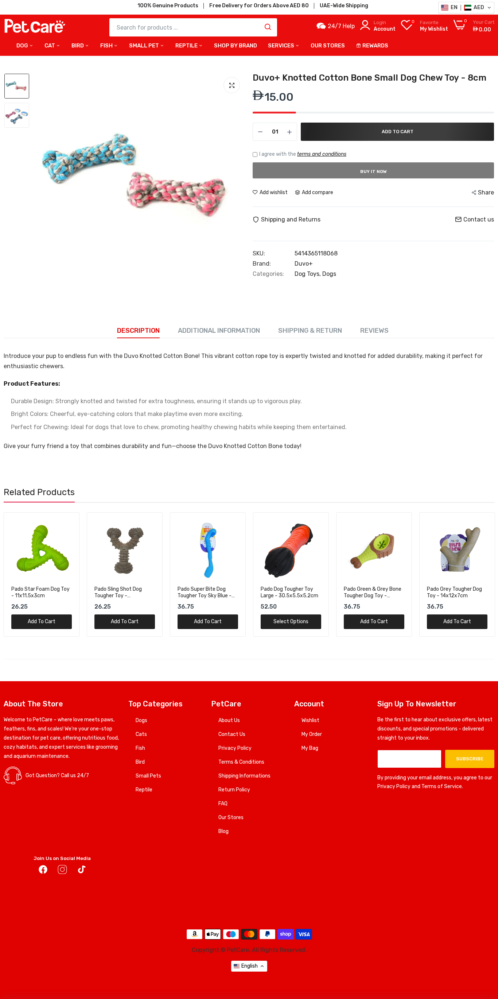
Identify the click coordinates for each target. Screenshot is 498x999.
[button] (466, 8)
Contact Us (231, 734)
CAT (50, 45)
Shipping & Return (310, 331)
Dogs (329, 273)
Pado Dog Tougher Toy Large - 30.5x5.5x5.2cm (289, 592)
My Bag (309, 748)
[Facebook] (43, 871)
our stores (328, 45)
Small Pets (148, 776)
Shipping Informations (244, 776)
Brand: (262, 264)
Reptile (144, 790)
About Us (229, 720)
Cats (141, 734)
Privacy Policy (235, 748)
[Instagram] (62, 871)
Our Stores (231, 817)
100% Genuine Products (167, 6)
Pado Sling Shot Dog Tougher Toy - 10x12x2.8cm (118, 592)
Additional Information (219, 331)
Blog (223, 831)
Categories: (268, 274)
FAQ (222, 804)
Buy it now (373, 171)
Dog (22, 45)
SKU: (259, 253)
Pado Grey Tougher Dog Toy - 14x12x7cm (454, 592)
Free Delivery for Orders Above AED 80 (259, 6)
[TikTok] (82, 871)
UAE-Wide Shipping (344, 6)
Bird (78, 45)
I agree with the (302, 154)
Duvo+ (304, 263)
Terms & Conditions (241, 762)
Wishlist (310, 720)
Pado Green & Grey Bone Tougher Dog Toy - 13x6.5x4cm (372, 592)
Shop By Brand (235, 45)
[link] (65, 526)
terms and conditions (321, 154)
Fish (107, 45)
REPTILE (187, 45)
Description (138, 331)
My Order (311, 734)
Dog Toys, (308, 273)
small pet (144, 45)
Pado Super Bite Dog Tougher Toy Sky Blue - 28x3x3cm (205, 592)
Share (486, 192)
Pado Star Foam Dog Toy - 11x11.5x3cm (40, 592)
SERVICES (281, 45)
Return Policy (234, 790)
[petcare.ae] (35, 27)
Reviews (374, 331)
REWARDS (375, 45)
